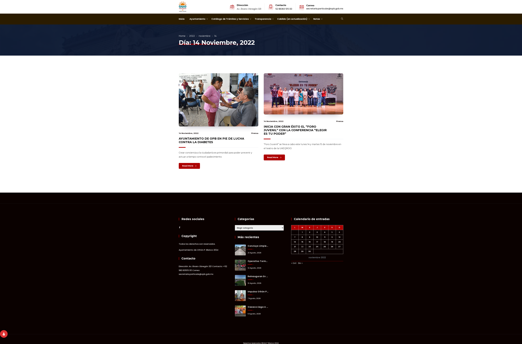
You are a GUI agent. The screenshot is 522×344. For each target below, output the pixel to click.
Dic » (300, 263)
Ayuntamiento (197, 19)
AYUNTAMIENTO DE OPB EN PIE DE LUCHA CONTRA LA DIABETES (211, 140)
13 (339, 237)
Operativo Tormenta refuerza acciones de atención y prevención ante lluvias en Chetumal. (258, 261)
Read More (187, 166)
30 (309, 251)
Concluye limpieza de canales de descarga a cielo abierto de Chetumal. (258, 246)
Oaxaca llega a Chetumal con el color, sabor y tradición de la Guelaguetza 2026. (258, 307)
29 (302, 251)
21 (295, 246)
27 (339, 246)
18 (325, 242)
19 (332, 242)
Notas (316, 19)
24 (317, 246)
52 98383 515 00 (283, 8)
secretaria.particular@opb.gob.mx (324, 8)
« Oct (293, 263)
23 (310, 246)
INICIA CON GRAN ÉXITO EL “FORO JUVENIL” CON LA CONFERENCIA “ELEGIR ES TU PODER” (295, 130)
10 (317, 237)
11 (324, 237)
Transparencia (263, 19)
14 (295, 242)
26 (332, 246)
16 (310, 242)
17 (317, 242)
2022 (192, 36)
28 (295, 251)
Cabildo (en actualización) (292, 19)
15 (302, 242)
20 (339, 242)
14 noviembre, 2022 (188, 133)
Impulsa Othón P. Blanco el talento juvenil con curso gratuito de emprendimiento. (258, 291)
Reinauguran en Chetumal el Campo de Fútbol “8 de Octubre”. (258, 276)
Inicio (182, 19)
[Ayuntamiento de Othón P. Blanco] (183, 6)
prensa (254, 133)
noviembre (204, 36)
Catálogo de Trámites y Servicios (230, 19)
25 (325, 246)
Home (182, 36)
